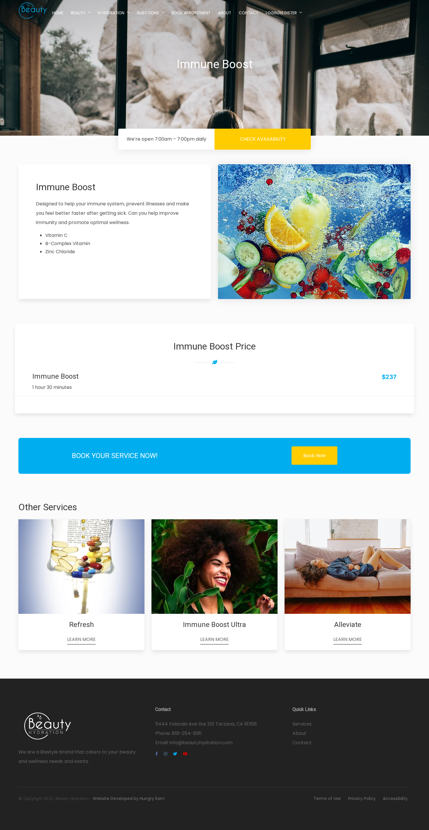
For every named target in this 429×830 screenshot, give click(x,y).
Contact (248, 13)
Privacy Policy (362, 798)
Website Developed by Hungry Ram (129, 798)
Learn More (81, 639)
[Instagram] (165, 753)
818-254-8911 (187, 733)
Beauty (78, 13)
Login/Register (281, 13)
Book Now (314, 455)
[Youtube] (185, 753)
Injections (148, 13)
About (224, 13)
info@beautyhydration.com (201, 742)
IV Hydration (111, 13)
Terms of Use (327, 798)
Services (302, 724)
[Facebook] (156, 753)
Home (57, 13)
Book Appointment (191, 13)
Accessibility (395, 798)
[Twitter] (175, 753)
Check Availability (263, 139)
